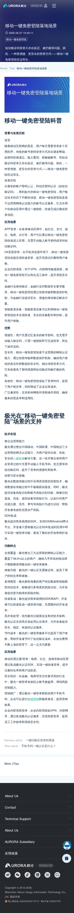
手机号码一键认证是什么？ (38, 746)
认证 (30, 186)
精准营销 (33, 699)
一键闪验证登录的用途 (40, 740)
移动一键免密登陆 (16, 39)
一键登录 (19, 458)
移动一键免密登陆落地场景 (32, 68)
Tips (11, 68)
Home (3, 68)
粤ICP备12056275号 (51, 901)
